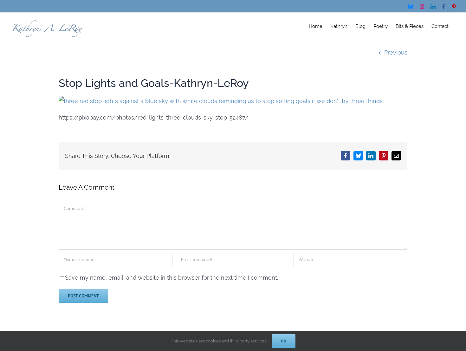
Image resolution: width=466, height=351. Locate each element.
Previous (395, 52)
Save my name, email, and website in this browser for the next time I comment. (171, 277)
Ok (283, 341)
